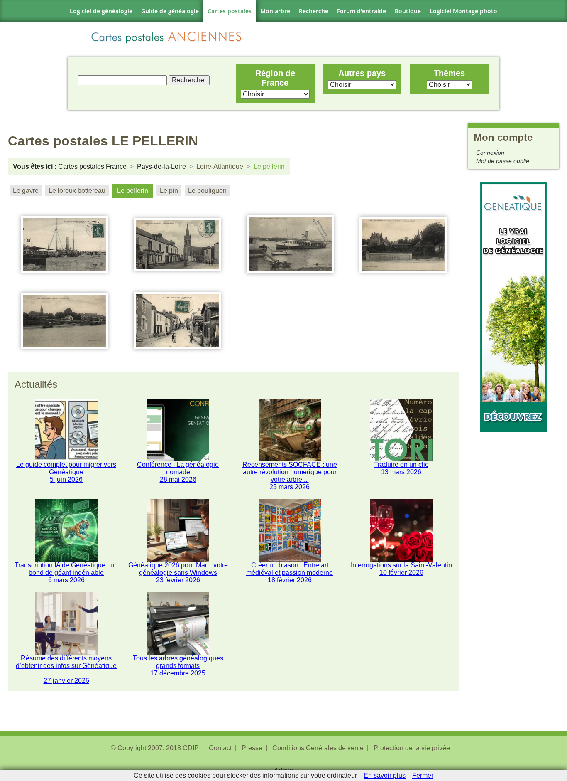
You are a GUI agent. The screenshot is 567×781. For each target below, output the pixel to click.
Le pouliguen (207, 190)
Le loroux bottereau (77, 190)
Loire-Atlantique (219, 166)
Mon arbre (275, 11)
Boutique (408, 11)
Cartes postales (230, 11)
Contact (220, 747)
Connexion (490, 152)
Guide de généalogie (170, 11)
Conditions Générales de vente (318, 747)
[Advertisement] (513, 556)
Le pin (169, 190)
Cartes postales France (92, 166)
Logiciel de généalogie (101, 11)
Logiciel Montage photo (463, 11)
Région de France (275, 78)
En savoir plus (385, 775)
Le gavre (26, 190)
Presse (252, 747)
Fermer (422, 775)
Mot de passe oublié (502, 161)
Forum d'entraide (361, 11)
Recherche (313, 11)
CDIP (191, 747)
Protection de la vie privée (412, 747)
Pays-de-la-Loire (161, 166)
